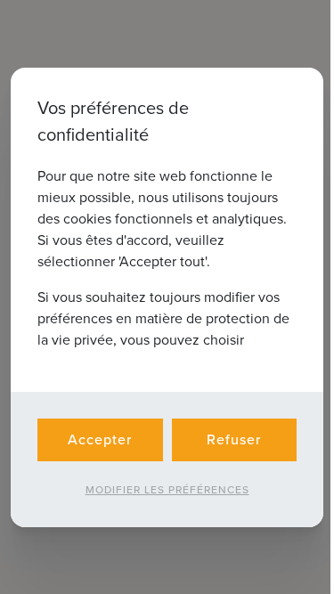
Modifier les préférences (167, 490)
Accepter (100, 439)
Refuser (234, 439)
